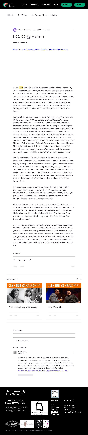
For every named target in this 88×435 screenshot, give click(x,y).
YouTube (54, 412)
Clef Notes (22, 15)
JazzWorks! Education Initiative (44, 15)
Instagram (55, 409)
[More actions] (73, 30)
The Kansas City (15, 391)
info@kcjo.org (69, 405)
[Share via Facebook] (14, 260)
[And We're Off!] (63, 293)
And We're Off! (55, 307)
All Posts (10, 15)
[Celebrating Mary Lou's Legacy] (24, 293)
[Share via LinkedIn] (25, 260)
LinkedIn (54, 405)
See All (79, 279)
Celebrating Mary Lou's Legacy (23, 307)
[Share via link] (30, 260)
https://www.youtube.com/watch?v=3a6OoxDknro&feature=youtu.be (40, 50)
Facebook (55, 407)
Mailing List (55, 414)
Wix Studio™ (47, 430)
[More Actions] (73, 352)
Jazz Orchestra (14, 394)
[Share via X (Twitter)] (19, 260)
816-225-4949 (69, 407)
